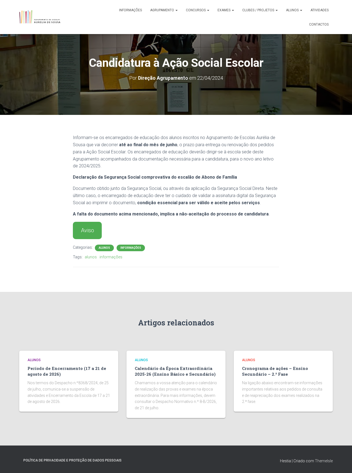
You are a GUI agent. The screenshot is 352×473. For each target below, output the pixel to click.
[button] (176, 10)
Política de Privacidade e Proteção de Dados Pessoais (72, 460)
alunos (91, 257)
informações (111, 257)
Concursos (196, 10)
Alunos (292, 10)
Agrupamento (162, 10)
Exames (224, 10)
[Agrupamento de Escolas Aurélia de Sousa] (39, 17)
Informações (130, 10)
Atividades (319, 10)
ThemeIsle (324, 461)
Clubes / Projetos (258, 10)
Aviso (87, 230)
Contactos (319, 24)
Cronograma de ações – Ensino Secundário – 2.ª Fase (275, 371)
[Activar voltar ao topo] (341, 462)
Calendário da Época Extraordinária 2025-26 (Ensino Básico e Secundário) (175, 371)
